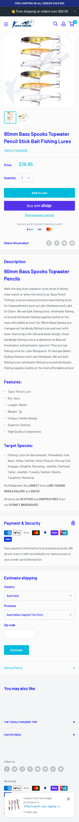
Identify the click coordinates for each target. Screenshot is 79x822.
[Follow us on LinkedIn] (53, 769)
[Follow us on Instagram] (22, 769)
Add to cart (39, 193)
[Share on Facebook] (49, 243)
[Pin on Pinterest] (57, 243)
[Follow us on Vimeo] (45, 769)
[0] (71, 23)
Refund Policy (13, 668)
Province (10, 606)
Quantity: (10, 178)
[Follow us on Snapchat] (61, 769)
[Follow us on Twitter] (14, 769)
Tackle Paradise (16, 150)
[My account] (63, 24)
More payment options (39, 215)
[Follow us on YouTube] (38, 769)
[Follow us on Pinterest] (30, 769)
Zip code (9, 625)
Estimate (16, 650)
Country (9, 587)
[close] (74, 11)
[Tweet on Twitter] (64, 243)
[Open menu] (6, 24)
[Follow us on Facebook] (7, 769)
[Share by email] (72, 243)
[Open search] (55, 24)
